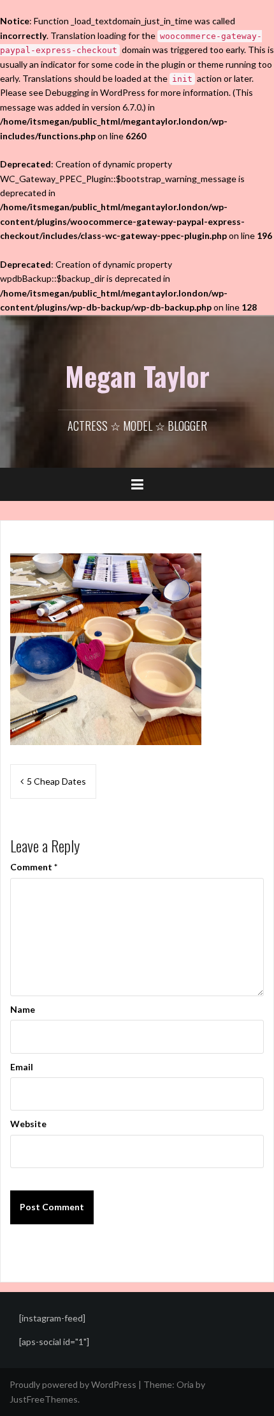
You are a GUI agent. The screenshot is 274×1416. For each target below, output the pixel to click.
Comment (33, 866)
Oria (185, 1384)
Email (21, 1066)
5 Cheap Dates (56, 781)
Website (28, 1123)
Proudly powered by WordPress (73, 1384)
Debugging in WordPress (95, 92)
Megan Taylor (137, 376)
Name (22, 1009)
